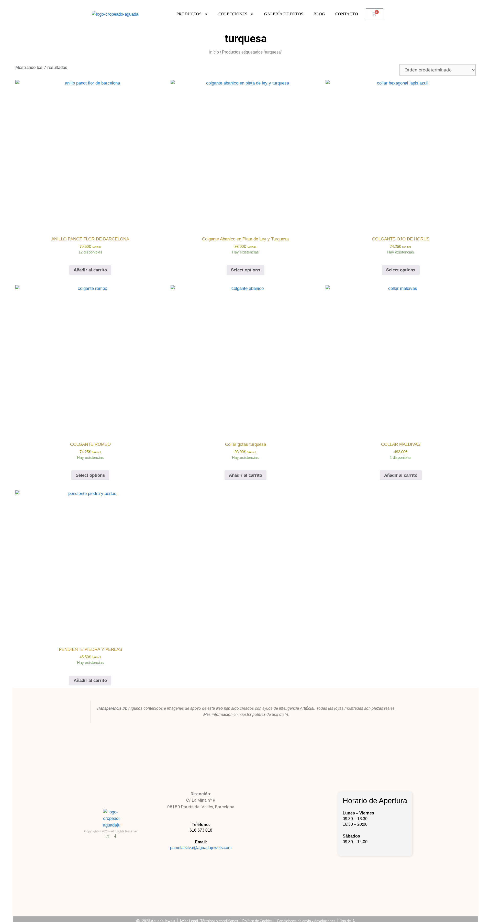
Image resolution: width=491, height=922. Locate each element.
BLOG (319, 14)
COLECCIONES (232, 14)
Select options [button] (245, 270)
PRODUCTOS (189, 14)
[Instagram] (107, 836)
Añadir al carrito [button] (90, 270)
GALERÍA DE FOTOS (283, 14)
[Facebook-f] (115, 836)
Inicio (214, 52)
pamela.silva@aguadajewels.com (200, 847)
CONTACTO (346, 14)
